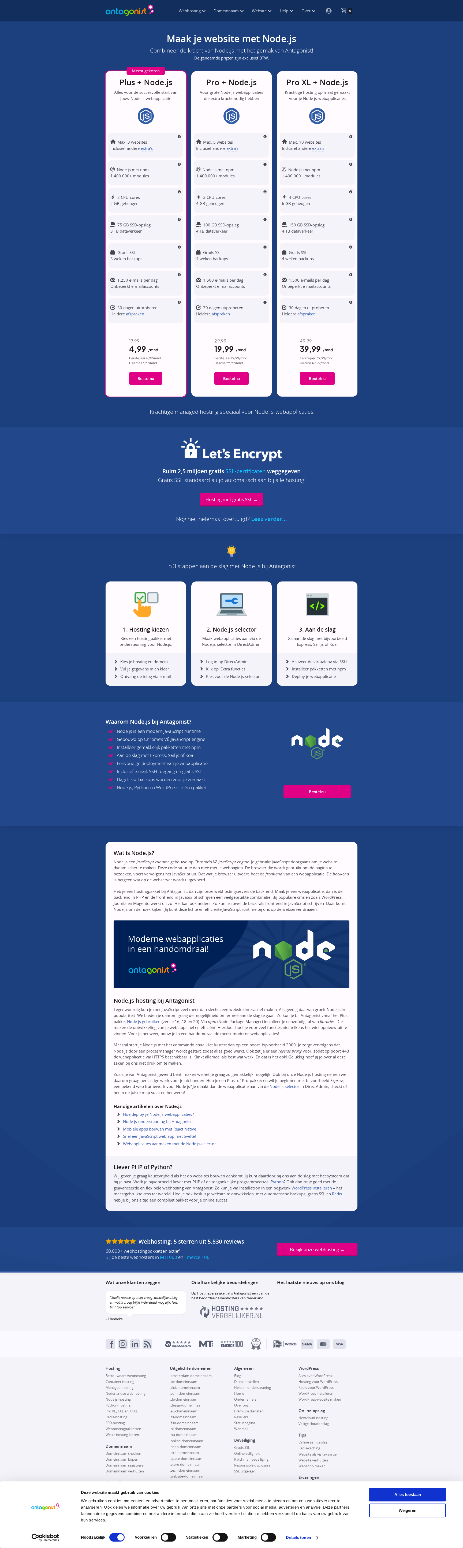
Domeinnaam (227, 10)
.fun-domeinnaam (184, 1422)
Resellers (241, 1417)
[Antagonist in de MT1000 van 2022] (206, 1344)
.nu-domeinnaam (183, 1434)
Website (260, 10)
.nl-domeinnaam (183, 1428)
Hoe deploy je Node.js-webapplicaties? (158, 1114)
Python (277, 1181)
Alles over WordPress (315, 1375)
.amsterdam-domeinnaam (191, 1375)
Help (284, 10)
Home (239, 1393)
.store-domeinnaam (185, 1464)
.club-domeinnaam (185, 1387)
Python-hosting (118, 1405)
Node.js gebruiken (143, 1021)
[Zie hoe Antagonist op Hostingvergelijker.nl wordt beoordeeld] (231, 1317)
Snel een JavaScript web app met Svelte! (159, 1136)
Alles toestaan (407, 1494)
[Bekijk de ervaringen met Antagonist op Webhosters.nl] (178, 1344)
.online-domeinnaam (186, 1440)
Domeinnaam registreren (125, 1465)
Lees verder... (269, 519)
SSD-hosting (115, 1422)
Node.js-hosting (118, 1399)
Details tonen (298, 1537)
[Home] (130, 11)
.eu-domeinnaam (183, 1411)
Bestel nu (145, 378)
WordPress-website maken (319, 1399)
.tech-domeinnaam (185, 1470)
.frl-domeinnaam (183, 1417)
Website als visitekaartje (317, 1454)
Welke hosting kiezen (122, 1434)
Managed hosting (119, 1387)
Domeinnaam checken (123, 1453)
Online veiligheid (247, 1453)
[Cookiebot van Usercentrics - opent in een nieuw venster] (45, 1538)
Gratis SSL (242, 1447)
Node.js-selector (284, 1086)
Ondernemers (245, 1399)
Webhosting (190, 10)
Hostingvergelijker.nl (213, 1293)
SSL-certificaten (245, 471)
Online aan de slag (312, 1442)
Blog (237, 1375)
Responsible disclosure (252, 1465)
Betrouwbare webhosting (126, 1375)
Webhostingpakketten (123, 1428)
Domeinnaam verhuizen (125, 1471)
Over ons (241, 1405)
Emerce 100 (197, 1257)
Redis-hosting (116, 1417)
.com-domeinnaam (185, 1393)
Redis (337, 1193)
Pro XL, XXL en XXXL (122, 1411)
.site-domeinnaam (184, 1452)
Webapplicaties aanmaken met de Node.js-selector (169, 1143)
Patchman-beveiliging (251, 1459)
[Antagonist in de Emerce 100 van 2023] (232, 1344)
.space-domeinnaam (186, 1458)
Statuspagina (244, 1422)
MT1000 (168, 1257)
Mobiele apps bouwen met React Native (159, 1129)
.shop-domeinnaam (185, 1446)
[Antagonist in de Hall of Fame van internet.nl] (256, 1344)
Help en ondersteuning (252, 1387)
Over (306, 10)
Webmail (241, 1428)
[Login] (326, 10)
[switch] (168, 1537)
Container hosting (120, 1381)
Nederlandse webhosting (125, 1393)
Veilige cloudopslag (313, 1423)
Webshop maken (312, 1466)
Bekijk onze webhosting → (317, 1249)
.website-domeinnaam (188, 1476)
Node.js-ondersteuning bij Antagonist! (158, 1121)
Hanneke (115, 1318)
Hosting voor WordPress (318, 1381)
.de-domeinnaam (183, 1399)
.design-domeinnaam (187, 1405)
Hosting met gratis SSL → (232, 499)
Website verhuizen (313, 1460)
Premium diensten (249, 1411)
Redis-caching (309, 1448)
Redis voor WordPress (316, 1387)
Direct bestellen (246, 1381)
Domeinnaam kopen (122, 1459)
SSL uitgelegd (244, 1471)
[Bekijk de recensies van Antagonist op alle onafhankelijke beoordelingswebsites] (121, 1241)
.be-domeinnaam (183, 1381)
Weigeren (407, 1510)
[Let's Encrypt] (231, 459)
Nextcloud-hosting (313, 1417)
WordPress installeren (312, 1188)
